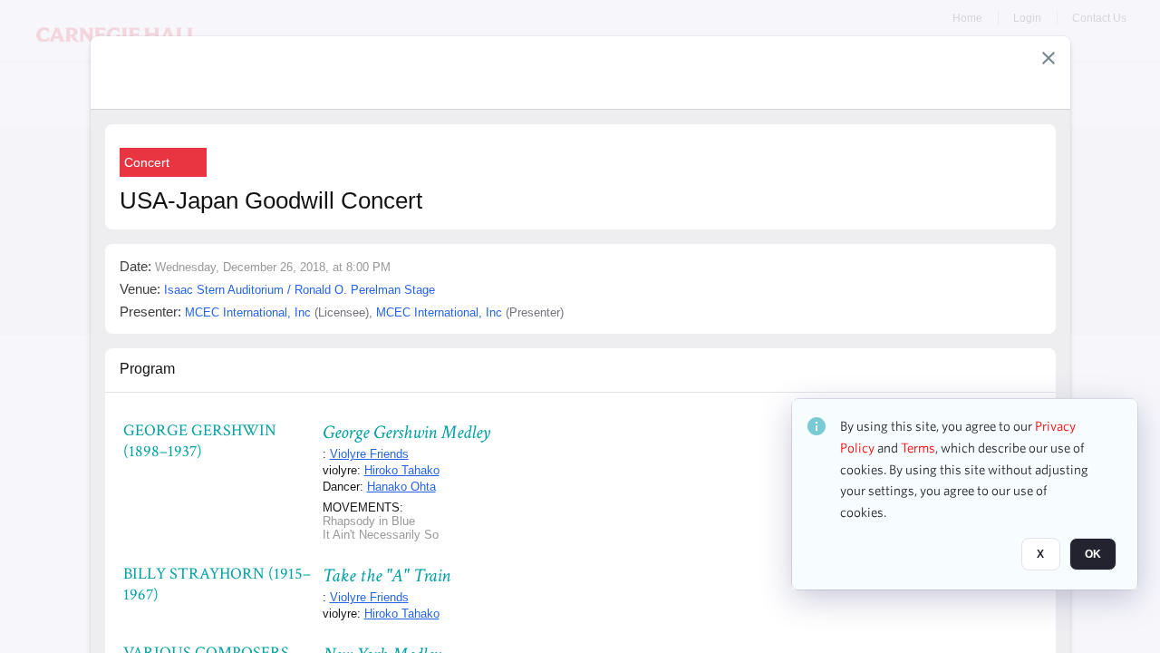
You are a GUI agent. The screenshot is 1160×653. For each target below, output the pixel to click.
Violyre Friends (369, 454)
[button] (1048, 58)
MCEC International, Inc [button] (248, 312)
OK (1093, 554)
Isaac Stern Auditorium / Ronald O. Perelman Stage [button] (299, 290)
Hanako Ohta (401, 486)
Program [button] (147, 368)
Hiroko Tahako (402, 470)
